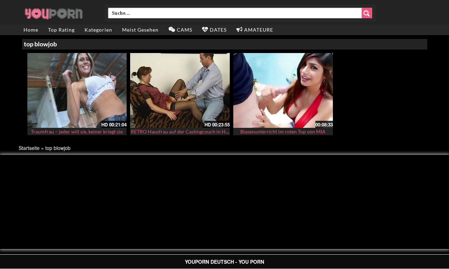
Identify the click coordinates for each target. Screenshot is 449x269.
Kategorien (98, 30)
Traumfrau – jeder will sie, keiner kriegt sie (77, 131)
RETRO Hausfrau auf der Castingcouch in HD (180, 131)
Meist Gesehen (140, 30)
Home (31, 30)
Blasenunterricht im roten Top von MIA (283, 131)
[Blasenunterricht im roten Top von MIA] (283, 90)
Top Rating (61, 30)
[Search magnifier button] (367, 13)
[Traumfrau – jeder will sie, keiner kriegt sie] (77, 90)
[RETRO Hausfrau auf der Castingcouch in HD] (180, 90)
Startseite (29, 147)
